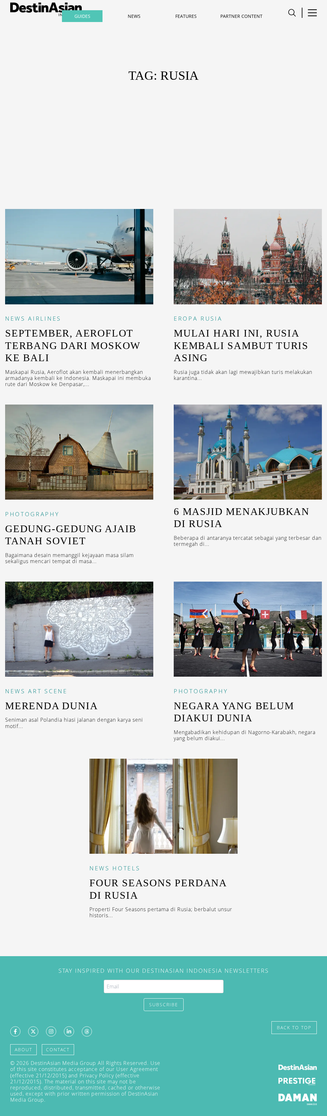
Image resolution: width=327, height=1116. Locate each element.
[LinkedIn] (69, 1031)
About (23, 1049)
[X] (33, 1031)
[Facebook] (15, 1031)
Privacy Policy (97, 1075)
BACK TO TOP (294, 1027)
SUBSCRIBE (163, 1004)
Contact (58, 1049)
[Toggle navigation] (312, 13)
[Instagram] (51, 1031)
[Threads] (87, 1031)
